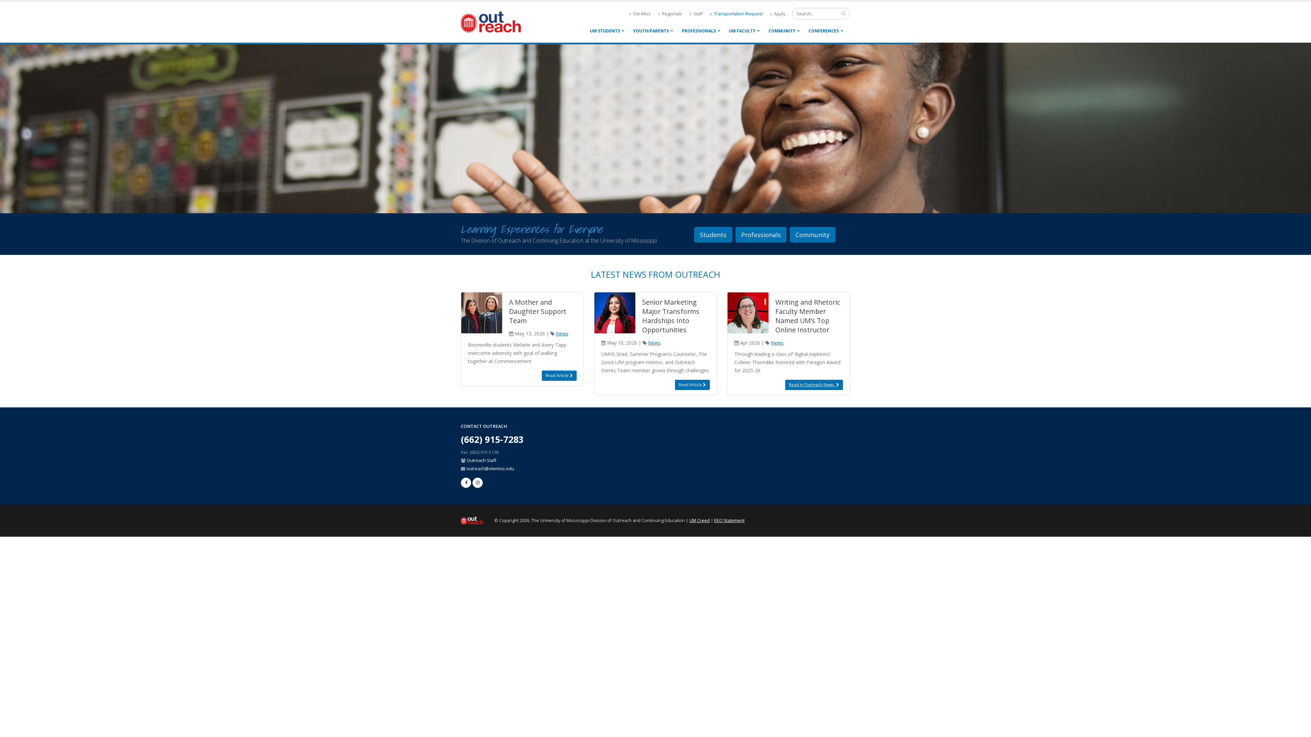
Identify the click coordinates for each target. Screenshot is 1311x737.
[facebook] (466, 483)
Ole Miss (641, 14)
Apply (779, 14)
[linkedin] (478, 483)
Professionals (699, 31)
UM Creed (699, 520)
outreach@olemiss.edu (490, 469)
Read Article (558, 375)
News (562, 333)
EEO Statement (729, 520)
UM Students (605, 31)
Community (782, 31)
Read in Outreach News (812, 385)
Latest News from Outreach (655, 274)
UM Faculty (742, 31)
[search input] (843, 13)
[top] (1299, 729)
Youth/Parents (651, 31)
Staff (697, 14)
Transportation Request (738, 14)
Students (713, 235)
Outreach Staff (481, 460)
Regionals (671, 14)
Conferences (823, 31)
